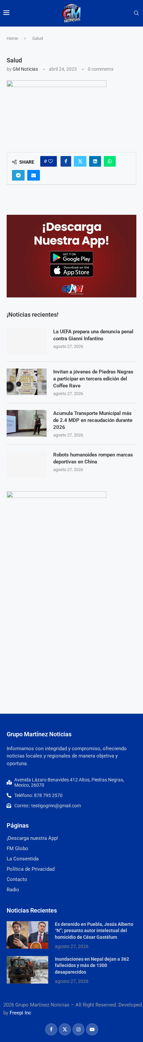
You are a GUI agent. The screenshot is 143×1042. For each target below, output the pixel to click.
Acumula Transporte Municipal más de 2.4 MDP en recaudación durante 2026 (92, 420)
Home (12, 38)
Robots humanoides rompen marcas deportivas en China (93, 458)
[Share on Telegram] (18, 175)
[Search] (136, 13)
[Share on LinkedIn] (95, 161)
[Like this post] (50, 161)
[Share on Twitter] (80, 161)
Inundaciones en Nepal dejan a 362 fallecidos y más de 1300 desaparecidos (92, 965)
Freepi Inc (20, 1013)
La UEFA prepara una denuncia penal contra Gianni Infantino (93, 335)
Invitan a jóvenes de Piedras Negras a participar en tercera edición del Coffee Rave (93, 379)
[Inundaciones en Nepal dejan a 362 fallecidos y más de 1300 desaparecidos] (27, 970)
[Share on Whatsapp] (110, 161)
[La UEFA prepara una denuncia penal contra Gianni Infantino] (27, 341)
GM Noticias (25, 69)
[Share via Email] (33, 175)
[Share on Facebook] (66, 161)
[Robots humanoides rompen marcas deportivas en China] (27, 464)
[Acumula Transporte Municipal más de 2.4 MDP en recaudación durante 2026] (27, 423)
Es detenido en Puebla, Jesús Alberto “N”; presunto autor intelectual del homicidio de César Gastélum (94, 931)
